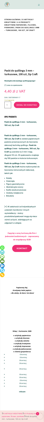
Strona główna (12, 19)
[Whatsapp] (2, 247)
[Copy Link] (2, 275)
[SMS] (2, 256)
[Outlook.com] (2, 266)
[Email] (2, 261)
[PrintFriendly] (2, 252)
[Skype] (2, 270)
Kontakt (22, 248)
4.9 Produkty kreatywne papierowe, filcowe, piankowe (20, 25)
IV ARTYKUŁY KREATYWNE (13, 413)
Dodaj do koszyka (27, 105)
